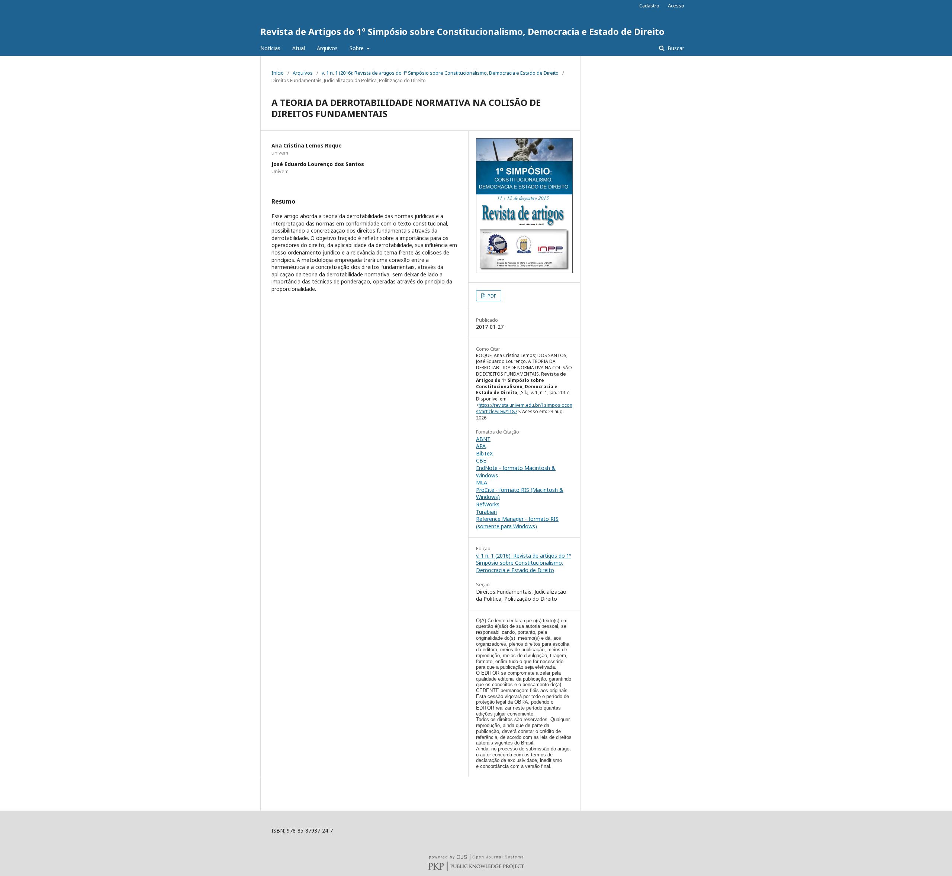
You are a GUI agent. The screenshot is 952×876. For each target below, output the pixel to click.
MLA (481, 482)
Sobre (357, 48)
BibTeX (484, 453)
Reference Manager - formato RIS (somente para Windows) (517, 522)
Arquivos (327, 48)
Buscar (675, 48)
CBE (481, 460)
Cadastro (649, 5)
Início (277, 72)
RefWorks (487, 504)
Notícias (270, 48)
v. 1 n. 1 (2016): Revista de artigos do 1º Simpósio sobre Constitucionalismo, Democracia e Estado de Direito (440, 72)
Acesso (676, 5)
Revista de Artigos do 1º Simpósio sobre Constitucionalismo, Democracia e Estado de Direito (462, 31)
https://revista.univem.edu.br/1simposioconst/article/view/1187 (524, 408)
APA (481, 446)
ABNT (483, 438)
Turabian (486, 511)
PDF (491, 295)
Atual (298, 48)
